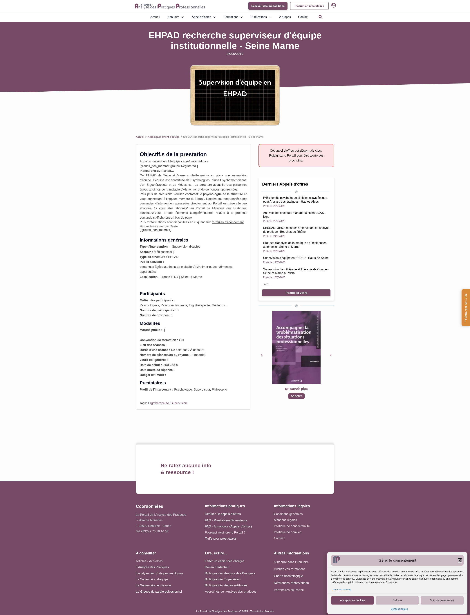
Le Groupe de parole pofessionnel (159, 591)
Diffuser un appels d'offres (223, 514)
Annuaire (173, 17)
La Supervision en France (153, 585)
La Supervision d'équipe (152, 579)
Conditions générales (288, 514)
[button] (460, 560)
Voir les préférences (442, 600)
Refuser (397, 600)
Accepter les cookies (352, 600)
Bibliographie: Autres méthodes (226, 585)
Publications (259, 17)
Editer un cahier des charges (224, 561)
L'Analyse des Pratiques (152, 567)
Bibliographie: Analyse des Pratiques (230, 573)
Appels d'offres (201, 17)
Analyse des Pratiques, (230, 208)
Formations (231, 17)
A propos (285, 17)
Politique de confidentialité (292, 526)
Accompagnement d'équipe (164, 136)
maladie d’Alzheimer (183, 189)
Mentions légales (399, 609)
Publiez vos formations (289, 569)
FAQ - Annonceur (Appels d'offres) (228, 526)
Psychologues (200, 180)
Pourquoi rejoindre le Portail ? (225, 532)
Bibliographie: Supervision (223, 579)
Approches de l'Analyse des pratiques (230, 591)
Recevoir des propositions (268, 5)
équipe (146, 180)
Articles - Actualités (149, 561)
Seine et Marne (174, 175)
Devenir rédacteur (217, 567)
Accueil (155, 17)
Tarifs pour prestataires (221, 538)
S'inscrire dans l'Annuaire (291, 562)
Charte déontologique (288, 576)
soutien (161, 161)
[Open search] (320, 17)
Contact (303, 17)
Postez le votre (296, 293)
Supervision (179, 403)
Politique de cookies (287, 532)
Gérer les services (342, 590)
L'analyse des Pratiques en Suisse (159, 573)
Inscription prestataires (309, 5)
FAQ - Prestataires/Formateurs (226, 520)
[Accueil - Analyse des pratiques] (170, 6)
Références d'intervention (291, 583)
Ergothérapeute (158, 403)
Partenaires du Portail (289, 590)
